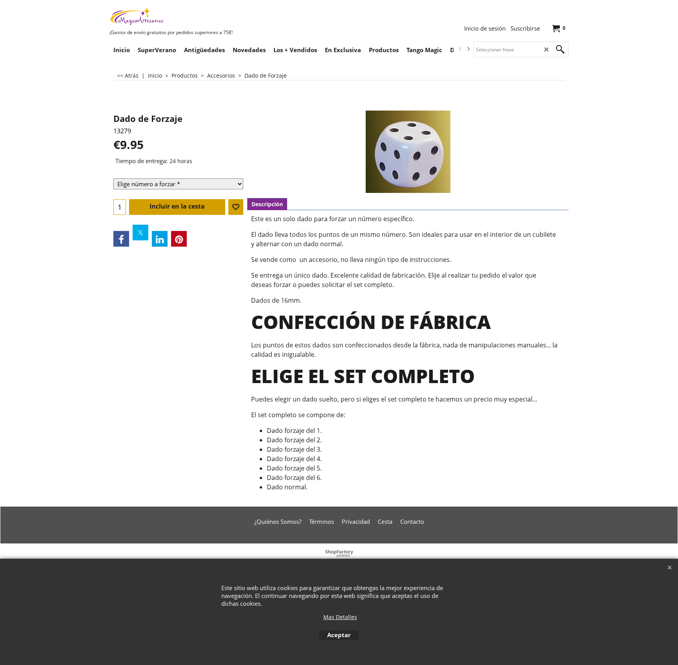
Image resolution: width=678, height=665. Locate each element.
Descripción (267, 204)
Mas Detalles (340, 617)
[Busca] (560, 49)
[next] (468, 49)
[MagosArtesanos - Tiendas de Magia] (168, 16)
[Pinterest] (179, 239)
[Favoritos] (235, 207)
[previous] (460, 49)
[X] (140, 232)
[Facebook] (121, 239)
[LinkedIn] (160, 239)
